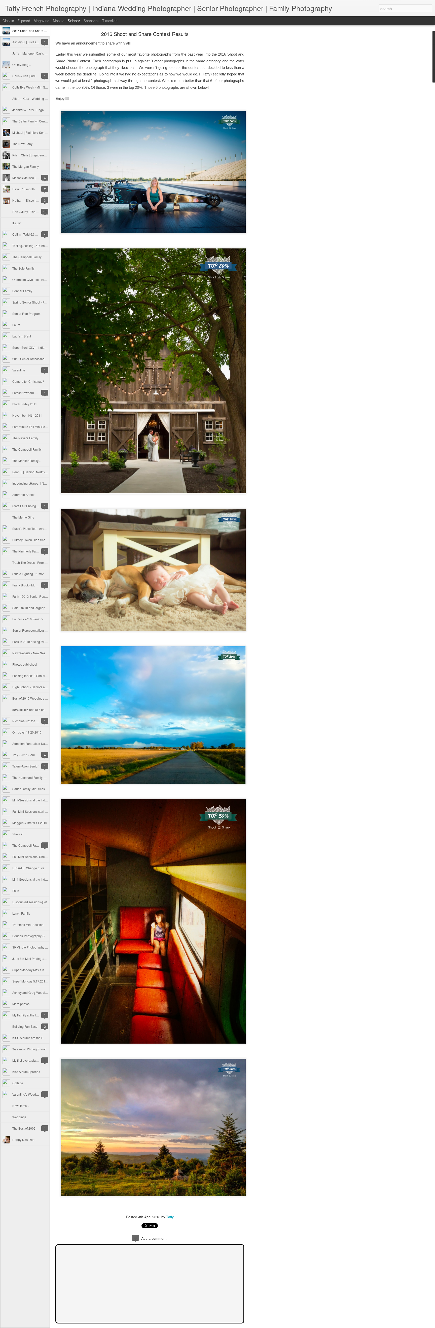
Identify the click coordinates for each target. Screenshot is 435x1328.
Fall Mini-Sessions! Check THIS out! (36, 856)
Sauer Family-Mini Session (30, 789)
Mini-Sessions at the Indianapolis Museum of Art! (45, 800)
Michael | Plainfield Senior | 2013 (34, 132)
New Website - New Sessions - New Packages (44, 653)
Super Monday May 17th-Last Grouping (39, 970)
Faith (15, 890)
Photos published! (24, 664)
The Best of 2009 (23, 1128)
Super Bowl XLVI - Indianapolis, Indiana (39, 347)
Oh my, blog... (21, 64)
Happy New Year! (24, 1139)
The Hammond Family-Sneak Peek (36, 777)
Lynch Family (21, 913)
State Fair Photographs (28, 506)
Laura (16, 325)
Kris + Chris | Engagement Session (36, 155)
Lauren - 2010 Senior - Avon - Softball (38, 619)
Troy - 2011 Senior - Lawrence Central (38, 755)
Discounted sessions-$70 (29, 902)
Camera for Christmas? (28, 381)
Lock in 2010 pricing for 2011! (32, 641)
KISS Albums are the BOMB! (31, 1038)
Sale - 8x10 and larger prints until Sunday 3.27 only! (47, 608)
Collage (17, 1083)
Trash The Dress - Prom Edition (33, 562)
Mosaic (58, 20)
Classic (8, 20)
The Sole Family (23, 268)
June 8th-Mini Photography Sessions (37, 958)
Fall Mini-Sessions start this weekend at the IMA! (45, 811)
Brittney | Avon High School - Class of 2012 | (42, 540)
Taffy (170, 1216)
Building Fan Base (25, 1026)
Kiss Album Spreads (26, 1071)
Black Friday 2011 (24, 404)
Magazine (41, 20)
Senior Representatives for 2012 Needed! (40, 630)
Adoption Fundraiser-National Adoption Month (43, 743)
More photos (20, 1004)
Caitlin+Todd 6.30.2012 (28, 234)
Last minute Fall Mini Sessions (33, 426)
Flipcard (23, 20)
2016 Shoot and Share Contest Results (39, 30)
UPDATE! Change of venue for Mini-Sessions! (43, 868)
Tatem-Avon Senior (25, 766)
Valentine (18, 370)
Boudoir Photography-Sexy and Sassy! (38, 936)
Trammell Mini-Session (28, 924)
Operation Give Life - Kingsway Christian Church (45, 279)
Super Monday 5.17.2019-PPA (33, 981)
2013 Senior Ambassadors (30, 359)
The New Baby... (23, 144)
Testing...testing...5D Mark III (31, 245)
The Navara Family (25, 438)
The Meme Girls (23, 517)
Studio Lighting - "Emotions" (31, 574)
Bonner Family (22, 291)
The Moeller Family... (26, 460)
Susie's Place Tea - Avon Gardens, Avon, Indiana (45, 528)
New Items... (20, 1105)
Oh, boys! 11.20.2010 (27, 732)
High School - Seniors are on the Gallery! (40, 687)
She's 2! (17, 834)
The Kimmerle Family (26, 551)
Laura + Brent (21, 336)
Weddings (19, 1117)
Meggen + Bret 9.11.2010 (29, 823)
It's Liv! (16, 223)
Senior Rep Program (26, 313)
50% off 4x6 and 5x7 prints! (30, 709)
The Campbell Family (27, 257)
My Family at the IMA (26, 1015)
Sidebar (74, 20)
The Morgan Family (25, 166)
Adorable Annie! (23, 494)
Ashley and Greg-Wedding (30, 992)
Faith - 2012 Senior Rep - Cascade (36, 596)
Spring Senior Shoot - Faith (30, 302)
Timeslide (110, 20)
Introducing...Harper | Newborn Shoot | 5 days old (46, 483)
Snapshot (91, 20)
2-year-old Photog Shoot (29, 1049)
